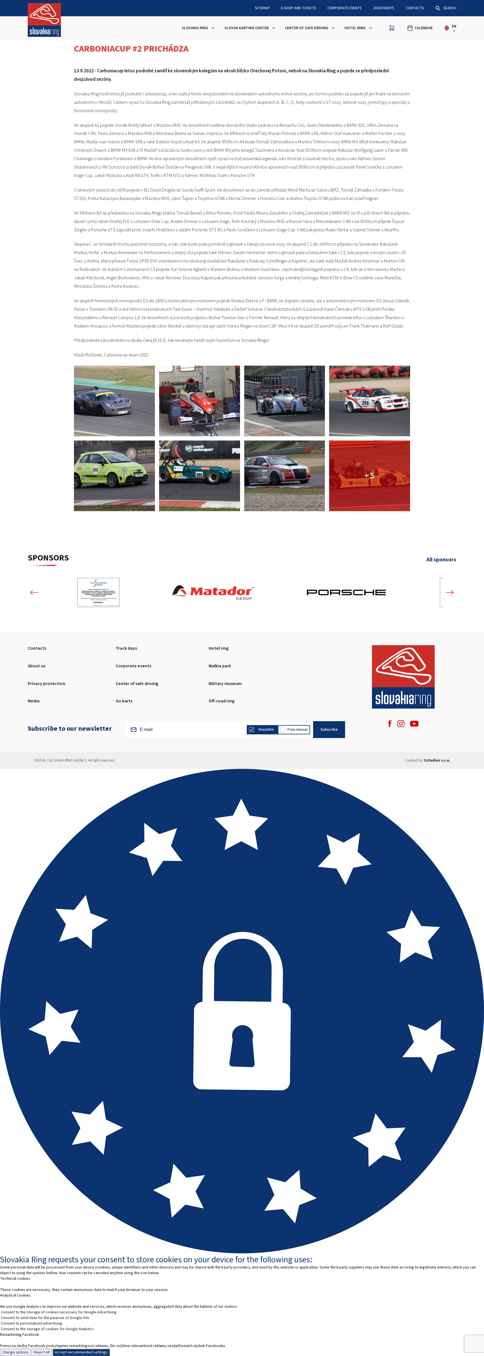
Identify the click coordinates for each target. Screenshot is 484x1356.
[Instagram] (400, 723)
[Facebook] (390, 723)
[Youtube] (414, 724)
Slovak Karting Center (246, 28)
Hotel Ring (355, 28)
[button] (34, 592)
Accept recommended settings (81, 1352)
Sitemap (262, 8)
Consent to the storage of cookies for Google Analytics (47, 1329)
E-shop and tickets (298, 8)
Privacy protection (46, 684)
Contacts (415, 8)
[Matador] (203, 592)
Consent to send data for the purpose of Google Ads (45, 1318)
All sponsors (441, 559)
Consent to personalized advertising (31, 1323)
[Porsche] (336, 592)
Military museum (225, 684)
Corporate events (133, 666)
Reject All (42, 1352)
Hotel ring (219, 648)
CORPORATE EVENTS (344, 8)
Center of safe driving (306, 28)
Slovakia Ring (195, 28)
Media (33, 701)
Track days (126, 648)
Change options (15, 1352)
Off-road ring (221, 701)
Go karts (124, 701)
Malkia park (220, 666)
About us (36, 666)
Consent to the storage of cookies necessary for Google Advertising (59, 1312)
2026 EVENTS (383, 8)
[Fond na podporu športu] (88, 592)
